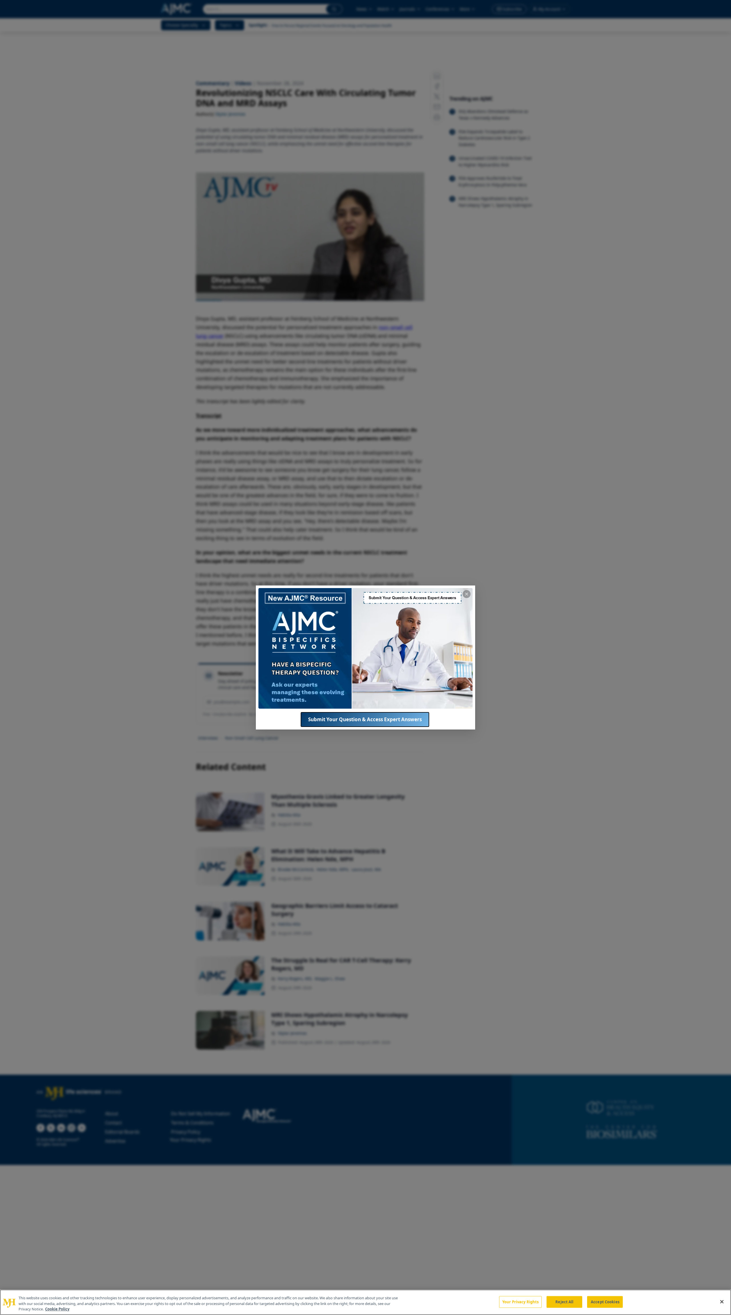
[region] (365, 1302)
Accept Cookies (605, 1301)
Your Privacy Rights (520, 1301)
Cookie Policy (57, 1309)
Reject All (564, 1301)
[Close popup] (467, 594)
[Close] (722, 1301)
